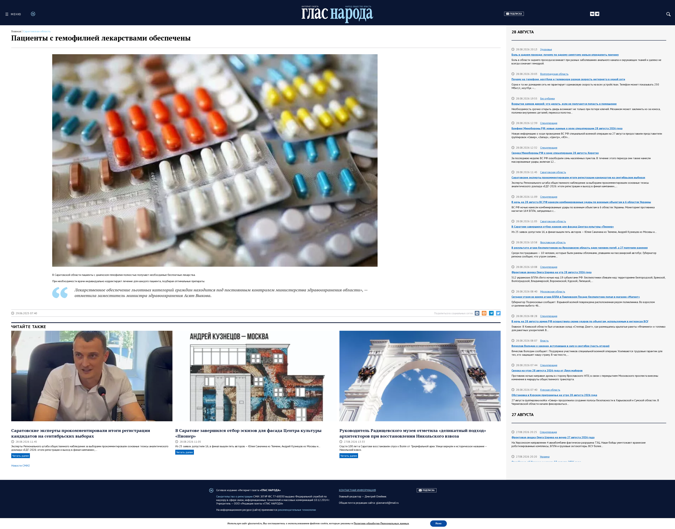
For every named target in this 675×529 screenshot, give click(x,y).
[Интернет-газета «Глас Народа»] (337, 15)
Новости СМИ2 (20, 465)
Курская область (550, 389)
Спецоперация (548, 123)
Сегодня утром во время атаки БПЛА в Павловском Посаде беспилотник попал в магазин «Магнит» (576, 296)
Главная (16, 31)
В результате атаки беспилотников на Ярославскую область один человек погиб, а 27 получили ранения (580, 247)
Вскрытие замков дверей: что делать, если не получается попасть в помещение (564, 103)
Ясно (438, 523)
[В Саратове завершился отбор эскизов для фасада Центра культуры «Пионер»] (255, 376)
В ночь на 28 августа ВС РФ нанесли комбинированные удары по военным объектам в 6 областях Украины (581, 202)
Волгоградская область (554, 74)
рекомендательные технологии (297, 509)
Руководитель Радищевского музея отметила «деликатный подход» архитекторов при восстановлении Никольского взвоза (412, 433)
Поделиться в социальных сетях (453, 313)
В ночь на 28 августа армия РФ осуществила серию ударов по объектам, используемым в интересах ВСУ (580, 321)
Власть (544, 340)
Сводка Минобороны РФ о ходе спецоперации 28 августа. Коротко (555, 153)
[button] (477, 313)
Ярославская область (553, 242)
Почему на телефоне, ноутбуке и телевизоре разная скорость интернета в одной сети (568, 79)
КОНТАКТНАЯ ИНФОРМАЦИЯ (357, 490)
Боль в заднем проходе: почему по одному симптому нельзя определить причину (565, 54)
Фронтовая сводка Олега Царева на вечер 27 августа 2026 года (553, 437)
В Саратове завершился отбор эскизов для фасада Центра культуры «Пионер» (563, 226)
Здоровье (546, 49)
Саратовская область (37, 31)
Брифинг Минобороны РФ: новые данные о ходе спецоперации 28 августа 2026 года (567, 128)
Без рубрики (547, 98)
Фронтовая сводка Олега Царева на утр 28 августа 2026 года (552, 272)
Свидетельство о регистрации (234, 496)
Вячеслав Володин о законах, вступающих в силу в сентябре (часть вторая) (560, 346)
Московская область (552, 291)
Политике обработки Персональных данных (381, 523)
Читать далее (20, 455)
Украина (544, 456)
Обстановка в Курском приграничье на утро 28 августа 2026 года (554, 395)
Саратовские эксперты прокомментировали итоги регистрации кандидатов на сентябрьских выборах (80, 433)
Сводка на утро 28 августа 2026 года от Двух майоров (547, 370)
